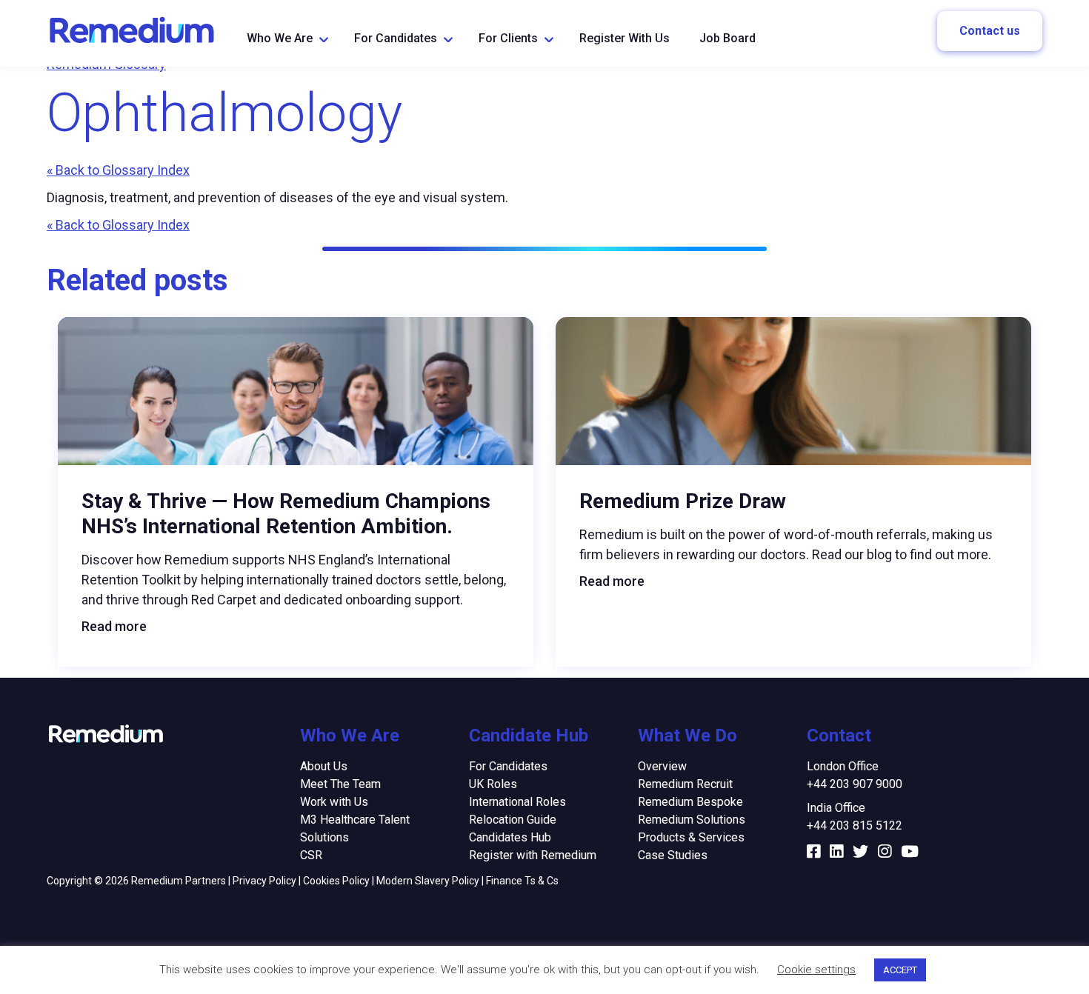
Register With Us (624, 38)
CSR (311, 855)
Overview (662, 766)
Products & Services (691, 837)
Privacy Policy (264, 881)
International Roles (517, 802)
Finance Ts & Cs (522, 881)
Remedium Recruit (685, 784)
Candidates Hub (510, 837)
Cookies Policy (336, 881)
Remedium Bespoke (690, 802)
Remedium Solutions (691, 820)
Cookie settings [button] (816, 969)
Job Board (727, 38)
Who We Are (280, 38)
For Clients (508, 38)
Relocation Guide (512, 820)
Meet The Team (340, 784)
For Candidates (395, 38)
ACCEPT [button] (900, 969)
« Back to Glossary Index (118, 170)
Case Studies (672, 855)
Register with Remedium (532, 855)
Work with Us (334, 802)
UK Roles (493, 784)
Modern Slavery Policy (427, 881)
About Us (323, 766)
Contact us (989, 31)
